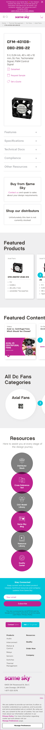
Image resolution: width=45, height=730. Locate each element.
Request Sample (18, 75)
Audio (9, 638)
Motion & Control (10, 647)
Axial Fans (38, 23)
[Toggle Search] (7, 17)
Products (10, 635)
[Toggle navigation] (4, 17)
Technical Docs (14, 149)
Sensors (9, 656)
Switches (10, 660)
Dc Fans (29, 23)
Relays (9, 652)
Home (4, 23)
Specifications (14, 141)
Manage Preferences (10, 721)
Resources (30, 635)
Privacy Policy (27, 615)
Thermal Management (16, 23)
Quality (29, 642)
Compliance (12, 158)
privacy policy (15, 613)
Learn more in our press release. (22, 11)
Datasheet (15, 69)
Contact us (13, 192)
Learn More (17, 615)
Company (30, 655)
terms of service (30, 613)
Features (10, 132)
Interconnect (11, 642)
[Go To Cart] (41, 17)
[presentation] (40, 275)
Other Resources (15, 166)
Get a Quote (16, 81)
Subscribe (22, 604)
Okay (41, 698)
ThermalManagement (11, 664)
